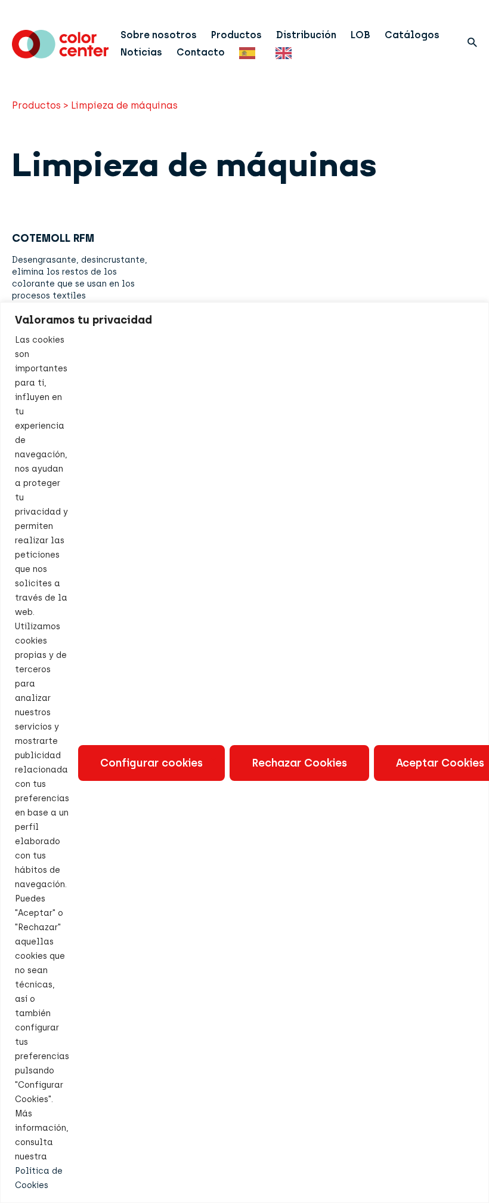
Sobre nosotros (158, 35)
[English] (287, 52)
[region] (244, 752)
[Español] (250, 52)
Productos (236, 35)
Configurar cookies (151, 763)
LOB (360, 35)
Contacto (201, 52)
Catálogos (412, 35)
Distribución (306, 35)
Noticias (141, 52)
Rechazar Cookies (299, 763)
